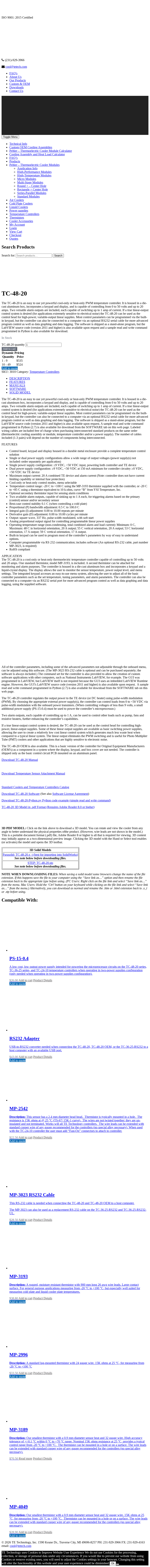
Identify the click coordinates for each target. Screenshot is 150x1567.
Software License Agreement (70, 793)
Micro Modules (26, 179)
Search (58, 255)
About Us (15, 76)
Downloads (16, 87)
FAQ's (13, 73)
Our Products (17, 80)
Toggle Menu (10, 136)
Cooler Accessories (21, 221)
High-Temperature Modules (34, 175)
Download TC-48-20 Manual (20, 759)
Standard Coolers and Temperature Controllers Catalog (35, 787)
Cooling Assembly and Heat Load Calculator (37, 154)
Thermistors (16, 217)
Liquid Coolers (18, 207)
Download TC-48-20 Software (21, 793)
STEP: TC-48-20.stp (40, 863)
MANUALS (17, 385)
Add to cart (9, 348)
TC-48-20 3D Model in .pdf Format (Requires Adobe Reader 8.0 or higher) (48, 807)
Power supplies (18, 210)
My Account (17, 224)
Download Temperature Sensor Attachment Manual (33, 773)
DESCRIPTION (19, 378)
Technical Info (18, 143)
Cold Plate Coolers (21, 203)
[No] (117, 1564)
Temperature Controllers (24, 214)
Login (13, 228)
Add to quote (10, 368)
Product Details (42, 980)
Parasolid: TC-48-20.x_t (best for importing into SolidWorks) (40, 854)
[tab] (78, 378)
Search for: (8, 255)
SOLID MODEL (20, 392)
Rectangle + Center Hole (32, 189)
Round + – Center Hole (31, 186)
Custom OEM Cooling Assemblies (30, 147)
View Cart (15, 231)
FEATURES (17, 382)
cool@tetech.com (16, 66)
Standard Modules (28, 196)
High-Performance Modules (34, 172)
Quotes (13, 238)
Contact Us (16, 91)
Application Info (27, 168)
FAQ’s (13, 157)
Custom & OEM (19, 83)
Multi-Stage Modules (30, 182)
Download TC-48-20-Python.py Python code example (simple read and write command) (56, 800)
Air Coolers (16, 200)
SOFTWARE (17, 389)
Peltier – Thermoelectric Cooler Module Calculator (40, 150)
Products (14, 161)
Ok (112, 1563)
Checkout (15, 235)
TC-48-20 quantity (13, 344)
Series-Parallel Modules (31, 193)
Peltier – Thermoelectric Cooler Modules (34, 164)
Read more (25, 1458)
